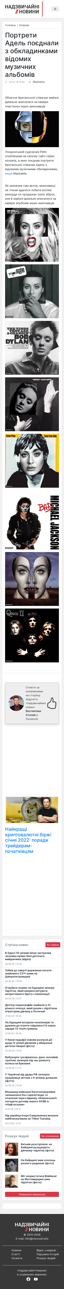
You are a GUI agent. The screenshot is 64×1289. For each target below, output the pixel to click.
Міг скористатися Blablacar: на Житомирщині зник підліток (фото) (39, 1179)
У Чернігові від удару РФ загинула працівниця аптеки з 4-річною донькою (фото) (31, 1077)
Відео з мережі (46, 1250)
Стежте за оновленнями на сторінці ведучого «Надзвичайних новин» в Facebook (36, 703)
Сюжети (16, 1258)
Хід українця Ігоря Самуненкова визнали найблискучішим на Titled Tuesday (31, 1117)
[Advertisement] (32, 759)
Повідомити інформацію (32, 1194)
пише (8, 173)
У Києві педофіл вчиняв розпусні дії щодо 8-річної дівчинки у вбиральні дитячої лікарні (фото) (28, 1043)
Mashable (39, 81)
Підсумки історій (48, 1254)
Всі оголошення (50, 1136)
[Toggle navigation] (55, 9)
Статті (15, 1254)
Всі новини (53, 944)
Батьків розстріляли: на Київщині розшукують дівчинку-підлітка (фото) (37, 1147)
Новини (24, 25)
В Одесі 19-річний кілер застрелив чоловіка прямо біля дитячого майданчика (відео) (28, 956)
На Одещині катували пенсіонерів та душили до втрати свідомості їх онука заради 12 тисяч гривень (30, 1025)
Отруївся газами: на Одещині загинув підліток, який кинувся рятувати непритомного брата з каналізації (29, 991)
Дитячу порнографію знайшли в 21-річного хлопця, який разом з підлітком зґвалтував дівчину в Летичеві (31, 1008)
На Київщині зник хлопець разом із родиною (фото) (38, 1161)
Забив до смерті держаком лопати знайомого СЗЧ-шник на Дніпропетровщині (28, 973)
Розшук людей (46, 1258)
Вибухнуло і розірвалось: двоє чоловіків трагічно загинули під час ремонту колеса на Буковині (31, 1060)
